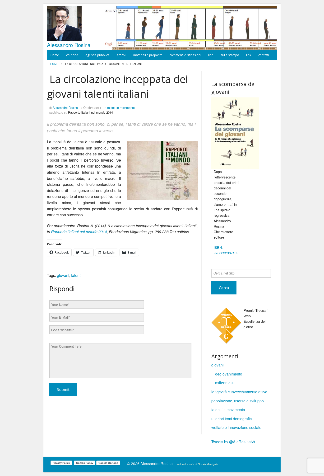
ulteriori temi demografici (232, 418)
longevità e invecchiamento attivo (239, 391)
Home (55, 55)
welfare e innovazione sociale (236, 427)
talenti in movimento (121, 107)
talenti (76, 275)
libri (210, 55)
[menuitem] (54, 64)
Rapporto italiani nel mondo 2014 (79, 231)
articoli (121, 55)
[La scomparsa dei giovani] (235, 133)
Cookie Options (108, 463)
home (54, 64)
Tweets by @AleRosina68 (233, 441)
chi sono (72, 55)
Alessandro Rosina (68, 44)
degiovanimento (228, 374)
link (248, 55)
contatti (263, 55)
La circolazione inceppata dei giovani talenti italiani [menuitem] (103, 64)
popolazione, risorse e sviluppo (237, 401)
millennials (224, 382)
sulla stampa (230, 55)
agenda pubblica (97, 55)
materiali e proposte (147, 55)
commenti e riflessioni (185, 55)
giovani (63, 275)
